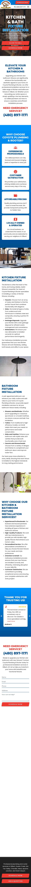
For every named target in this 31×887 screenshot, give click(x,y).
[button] (28, 7)
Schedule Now (16, 704)
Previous (1, 616)
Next (29, 616)
